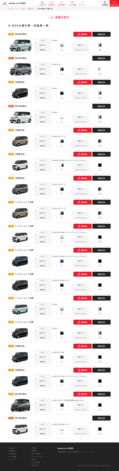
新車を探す (51, 4)
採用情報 (105, 4)
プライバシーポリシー (37, 456)
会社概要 (34, 450)
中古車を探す (62, 4)
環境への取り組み (36, 453)
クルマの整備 (72, 4)
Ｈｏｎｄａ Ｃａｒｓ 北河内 (16, 8)
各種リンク (34, 459)
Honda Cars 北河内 (17, 3)
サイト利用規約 (36, 462)
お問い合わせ (114, 4)
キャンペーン (83, 4)
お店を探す (42, 4)
